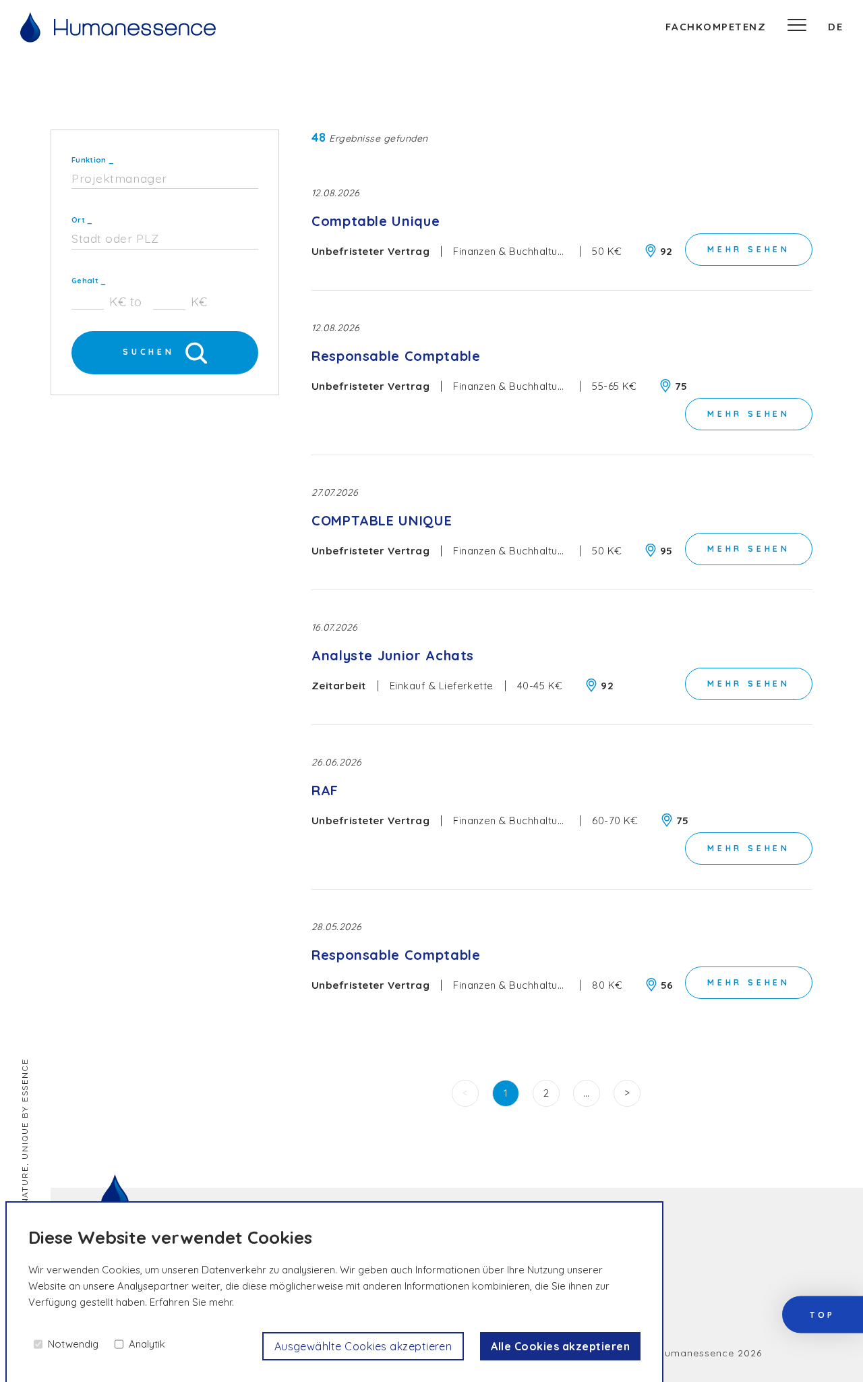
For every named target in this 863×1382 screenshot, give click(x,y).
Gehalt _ (89, 280)
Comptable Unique (375, 220)
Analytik (147, 1343)
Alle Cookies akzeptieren (560, 1346)
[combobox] (164, 179)
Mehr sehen (748, 249)
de (835, 26)
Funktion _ (92, 160)
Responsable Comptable (395, 355)
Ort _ (82, 220)
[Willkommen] (118, 27)
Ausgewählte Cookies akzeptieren (363, 1346)
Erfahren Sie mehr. (192, 1302)
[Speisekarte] (797, 27)
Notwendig (73, 1343)
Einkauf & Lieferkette (442, 685)
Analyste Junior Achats (392, 655)
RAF (324, 790)
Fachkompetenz (716, 26)
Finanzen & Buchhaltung (511, 251)
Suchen (149, 352)
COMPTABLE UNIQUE (381, 520)
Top (822, 1314)
